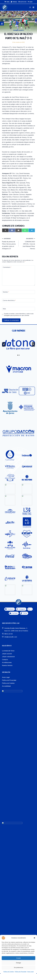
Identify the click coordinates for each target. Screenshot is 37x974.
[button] (34, 938)
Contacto (5, 659)
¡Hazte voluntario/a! (8, 656)
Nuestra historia (7, 665)
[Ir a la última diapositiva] (3, 344)
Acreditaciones (7, 662)
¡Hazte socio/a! (7, 654)
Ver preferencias (18, 967)
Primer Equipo (18, 30)
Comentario (7, 267)
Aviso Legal (30, 971)
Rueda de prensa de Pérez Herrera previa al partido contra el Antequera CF (9, 243)
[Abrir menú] (33, 7)
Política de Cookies (8, 971)
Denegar (18, 962)
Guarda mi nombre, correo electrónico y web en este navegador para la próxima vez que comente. (18, 314)
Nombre (6, 292)
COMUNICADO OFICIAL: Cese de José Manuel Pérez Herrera (29, 243)
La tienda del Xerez (8, 651)
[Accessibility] (2, 23)
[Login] (30, 7)
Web (4, 309)
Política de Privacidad (20, 971)
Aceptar (18, 958)
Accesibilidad (6, 686)
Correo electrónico (9, 300)
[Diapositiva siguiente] (33, 344)
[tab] (17, 355)
